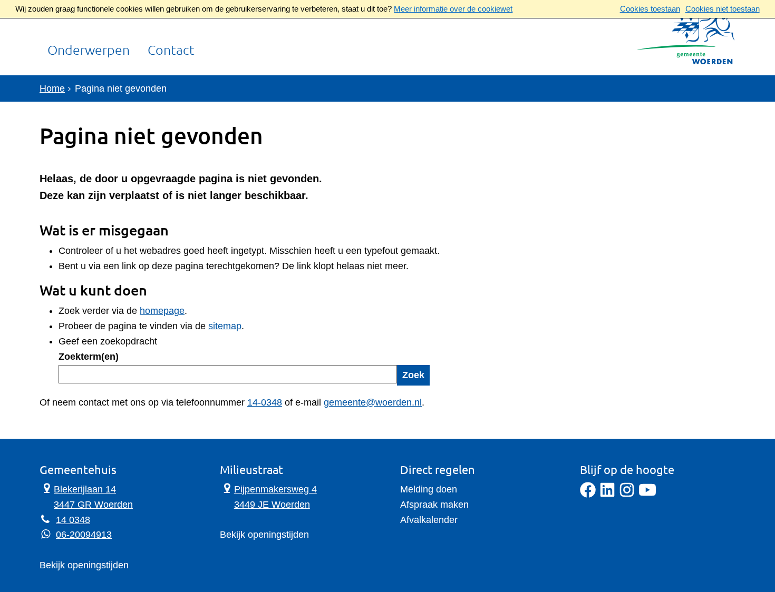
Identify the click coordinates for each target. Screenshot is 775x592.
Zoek (413, 375)
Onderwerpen (88, 50)
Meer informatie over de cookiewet (453, 8)
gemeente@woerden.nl (373, 402)
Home (52, 88)
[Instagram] (627, 494)
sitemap (224, 326)
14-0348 (264, 402)
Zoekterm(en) (89, 356)
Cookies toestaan (650, 8)
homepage (162, 310)
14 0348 (73, 520)
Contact (171, 50)
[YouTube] (647, 494)
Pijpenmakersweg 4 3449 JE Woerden (268, 496)
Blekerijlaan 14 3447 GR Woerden (86, 496)
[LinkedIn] (607, 494)
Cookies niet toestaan (722, 8)
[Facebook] (588, 494)
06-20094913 (84, 534)
